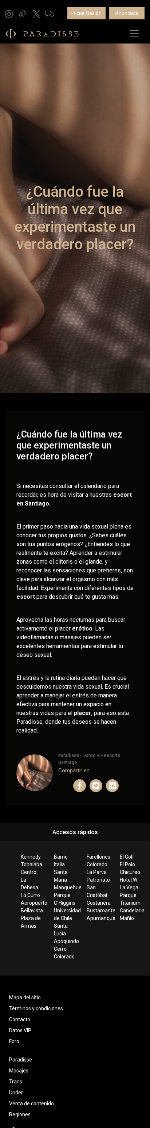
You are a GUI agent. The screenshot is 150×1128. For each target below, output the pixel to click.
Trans (15, 1082)
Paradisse (20, 1060)
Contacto (19, 1019)
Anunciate (127, 13)
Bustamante (97, 910)
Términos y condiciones (36, 1008)
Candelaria (130, 910)
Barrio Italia (61, 860)
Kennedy (31, 857)
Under (16, 1092)
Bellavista (31, 910)
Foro (14, 1041)
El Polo (127, 864)
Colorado (97, 864)
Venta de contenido (31, 1103)
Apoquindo (64, 941)
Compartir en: (74, 770)
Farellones (97, 857)
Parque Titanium (130, 899)
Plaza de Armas (31, 922)
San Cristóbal (97, 891)
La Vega (129, 887)
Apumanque (97, 918)
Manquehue (64, 887)
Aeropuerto (31, 903)
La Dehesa (29, 883)
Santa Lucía (61, 929)
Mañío (127, 918)
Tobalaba (31, 864)
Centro (28, 872)
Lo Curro (30, 895)
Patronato (97, 880)
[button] (9, 13)
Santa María (61, 876)
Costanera (97, 903)
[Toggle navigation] (134, 33)
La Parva (97, 872)
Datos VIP (20, 1030)
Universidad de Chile (64, 914)
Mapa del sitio (25, 997)
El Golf (127, 857)
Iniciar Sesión (86, 13)
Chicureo (130, 872)
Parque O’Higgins (64, 899)
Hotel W (128, 880)
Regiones (20, 1114)
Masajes (18, 1071)
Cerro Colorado (64, 952)
